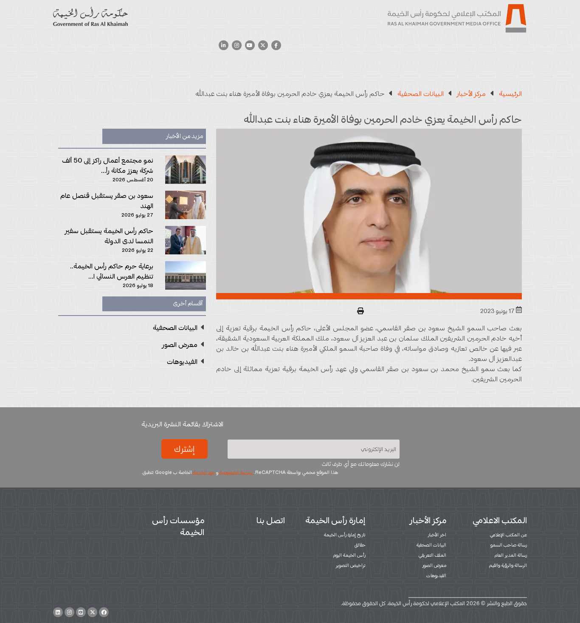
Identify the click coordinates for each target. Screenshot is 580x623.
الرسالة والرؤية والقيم (508, 565)
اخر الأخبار (437, 535)
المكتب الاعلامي (500, 520)
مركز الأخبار (428, 520)
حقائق (360, 545)
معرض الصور (434, 565)
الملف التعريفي (432, 555)
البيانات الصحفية (431, 545)
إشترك (184, 449)
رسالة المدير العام (511, 555)
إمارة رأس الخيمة (335, 520)
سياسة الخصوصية (236, 472)
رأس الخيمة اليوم (349, 555)
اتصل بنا (270, 520)
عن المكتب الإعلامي (508, 535)
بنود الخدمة (203, 472)
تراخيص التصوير (351, 565)
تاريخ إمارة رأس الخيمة (345, 535)
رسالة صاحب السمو (508, 545)
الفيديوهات (436, 575)
